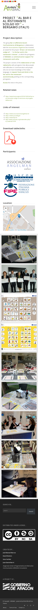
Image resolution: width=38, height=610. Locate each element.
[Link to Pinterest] (33, 605)
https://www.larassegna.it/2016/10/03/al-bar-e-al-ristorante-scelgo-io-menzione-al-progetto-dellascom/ (19, 98)
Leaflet (12, 230)
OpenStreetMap (21, 230)
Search (31, 511)
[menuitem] (5, 607)
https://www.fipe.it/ (11, 117)
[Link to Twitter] (24, 605)
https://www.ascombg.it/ (12, 116)
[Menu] (32, 7)
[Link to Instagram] (30, 605)
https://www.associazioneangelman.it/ (17, 114)
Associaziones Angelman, (17, 47)
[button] (19, 216)
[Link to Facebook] (27, 605)
